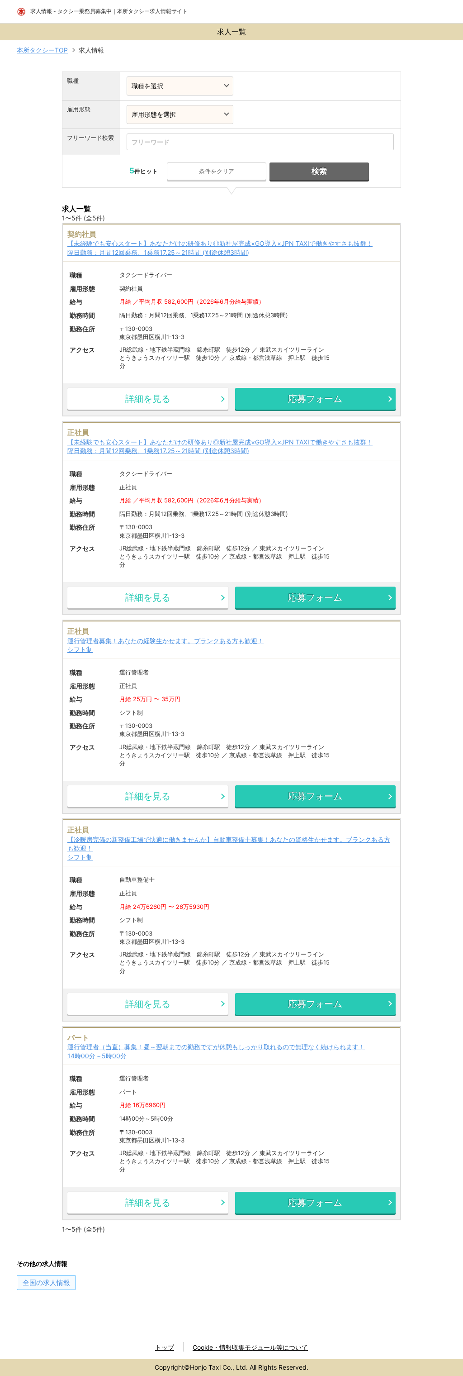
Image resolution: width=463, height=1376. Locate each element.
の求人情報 (46, 1282)
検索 (319, 171)
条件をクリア (216, 171)
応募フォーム (315, 398)
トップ (164, 1347)
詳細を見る (147, 398)
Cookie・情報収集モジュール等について (250, 1347)
